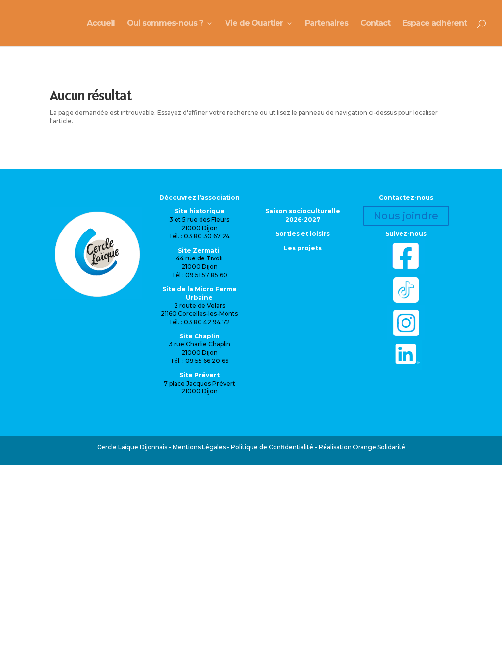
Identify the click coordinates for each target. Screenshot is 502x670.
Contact (375, 23)
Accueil (101, 23)
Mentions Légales (199, 447)
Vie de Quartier (254, 23)
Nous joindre (406, 216)
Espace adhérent (434, 23)
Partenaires (326, 23)
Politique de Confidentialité (272, 447)
